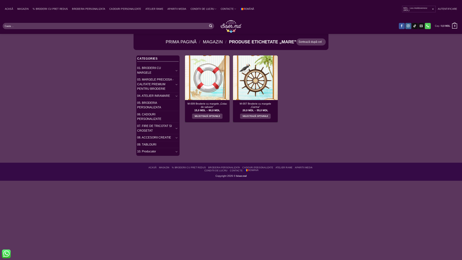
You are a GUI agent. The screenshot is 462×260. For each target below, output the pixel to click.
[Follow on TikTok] (415, 26)
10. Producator (146, 151)
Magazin (23, 9)
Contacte (227, 9)
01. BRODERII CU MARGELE (149, 70)
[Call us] (428, 26)
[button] (447, 9)
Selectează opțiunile (207, 116)
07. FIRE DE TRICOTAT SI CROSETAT (154, 128)
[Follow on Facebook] (402, 26)
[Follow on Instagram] (408, 26)
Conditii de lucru (202, 9)
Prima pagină (181, 41)
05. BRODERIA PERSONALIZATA (149, 105)
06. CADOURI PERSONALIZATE (149, 117)
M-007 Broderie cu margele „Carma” (255, 105)
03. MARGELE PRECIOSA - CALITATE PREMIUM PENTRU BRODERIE (155, 84)
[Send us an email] (421, 26)
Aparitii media (176, 9)
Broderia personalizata (88, 9)
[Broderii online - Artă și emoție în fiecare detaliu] (231, 26)
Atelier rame (154, 9)
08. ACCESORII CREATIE (154, 137)
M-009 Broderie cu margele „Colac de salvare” (207, 105)
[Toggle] (176, 70)
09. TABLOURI (146, 144)
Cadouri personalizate (125, 9)
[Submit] (211, 26)
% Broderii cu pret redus (50, 9)
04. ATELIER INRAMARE (153, 95)
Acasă (9, 9)
